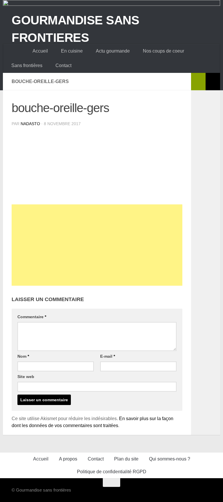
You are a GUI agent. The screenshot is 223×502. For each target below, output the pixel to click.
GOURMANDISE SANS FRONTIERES (75, 28)
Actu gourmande (113, 50)
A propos (68, 458)
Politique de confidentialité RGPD (111, 471)
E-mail (107, 356)
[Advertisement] (97, 245)
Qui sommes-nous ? (169, 458)
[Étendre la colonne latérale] (213, 81)
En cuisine (72, 50)
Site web (25, 376)
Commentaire (31, 316)
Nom (23, 356)
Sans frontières (26, 65)
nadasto (30, 123)
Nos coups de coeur (163, 50)
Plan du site (126, 458)
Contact (63, 65)
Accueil (40, 50)
